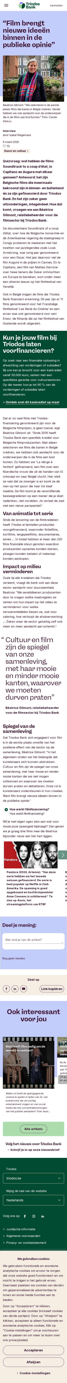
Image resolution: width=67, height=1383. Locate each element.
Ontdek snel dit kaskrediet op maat (32, 402)
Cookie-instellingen (35, 1373)
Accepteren (33, 1350)
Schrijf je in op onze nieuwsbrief (34, 1150)
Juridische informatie (20, 1229)
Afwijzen (33, 1362)
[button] (62, 854)
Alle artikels (33, 1129)
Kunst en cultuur (15, 151)
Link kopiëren (51, 989)
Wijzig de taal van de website (26, 1191)
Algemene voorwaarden (23, 1236)
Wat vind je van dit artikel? (23, 940)
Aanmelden (56, 5)
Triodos (11, 1169)
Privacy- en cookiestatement (26, 1242)
